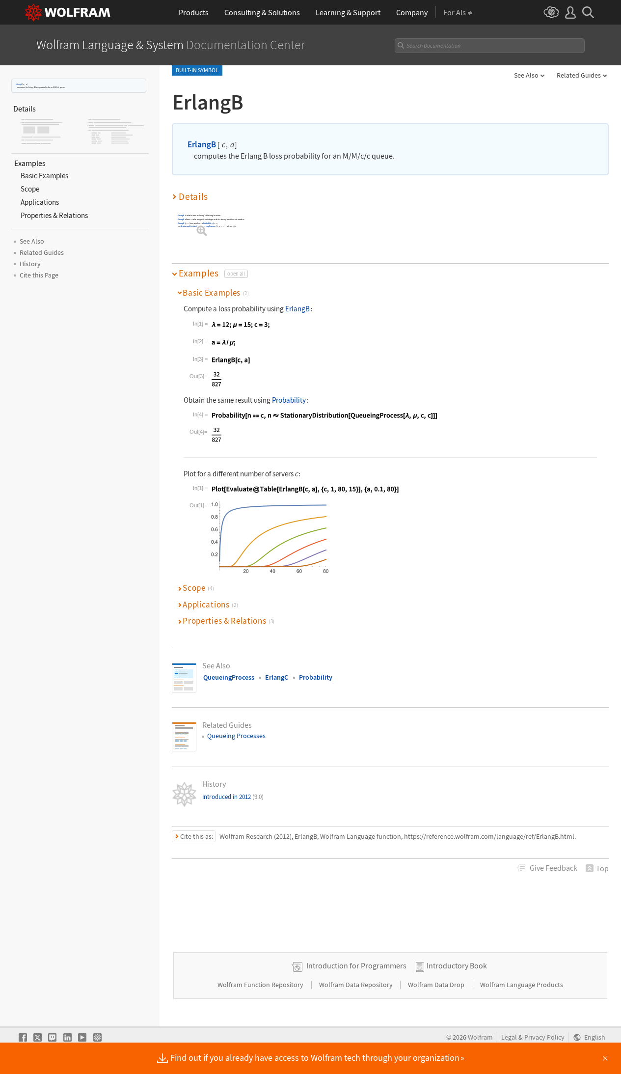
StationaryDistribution (190, 226)
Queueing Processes (236, 735)
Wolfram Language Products (521, 984)
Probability (208, 223)
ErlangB (19, 84)
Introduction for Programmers (356, 965)
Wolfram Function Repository (261, 984)
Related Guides (579, 75)
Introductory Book (457, 965)
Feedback (553, 868)
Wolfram (480, 1037)
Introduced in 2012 (233, 797)
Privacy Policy (544, 1037)
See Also (526, 75)
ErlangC (276, 677)
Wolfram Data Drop (437, 984)
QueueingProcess (208, 226)
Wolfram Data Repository (356, 984)
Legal (509, 1037)
